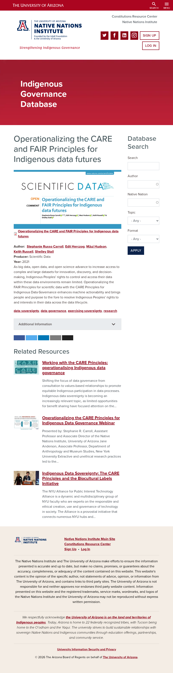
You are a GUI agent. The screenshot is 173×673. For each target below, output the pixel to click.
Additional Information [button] (35, 324)
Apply (136, 250)
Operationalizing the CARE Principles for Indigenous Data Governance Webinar (81, 420)
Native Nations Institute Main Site (89, 539)
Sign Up (149, 35)
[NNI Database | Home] (48, 35)
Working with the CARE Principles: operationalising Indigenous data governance (75, 367)
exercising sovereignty (85, 311)
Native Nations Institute (139, 22)
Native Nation (138, 194)
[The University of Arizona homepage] (42, 5)
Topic (131, 212)
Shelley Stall (44, 252)
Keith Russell (23, 252)
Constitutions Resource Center (134, 16)
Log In (150, 46)
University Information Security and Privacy (86, 649)
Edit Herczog (75, 246)
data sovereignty (26, 311)
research (110, 311)
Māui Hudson (96, 246)
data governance (53, 311)
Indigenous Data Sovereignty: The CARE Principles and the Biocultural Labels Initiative (80, 478)
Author (133, 176)
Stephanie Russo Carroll (45, 246)
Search (133, 158)
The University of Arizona (120, 657)
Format (133, 231)
